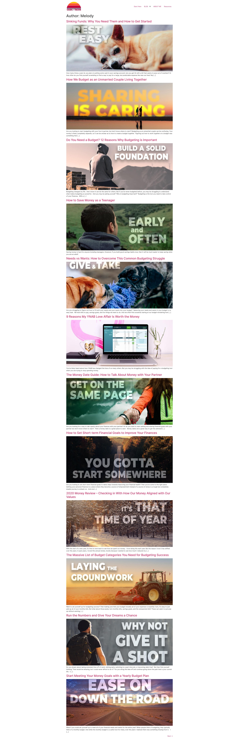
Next (170, 736)
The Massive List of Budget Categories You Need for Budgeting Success (117, 555)
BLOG (146, 6)
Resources (167, 6)
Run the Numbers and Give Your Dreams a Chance (101, 615)
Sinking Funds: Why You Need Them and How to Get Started (109, 21)
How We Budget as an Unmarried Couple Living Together (106, 79)
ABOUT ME (157, 6)
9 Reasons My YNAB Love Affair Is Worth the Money (102, 316)
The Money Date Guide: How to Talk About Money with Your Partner (114, 375)
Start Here (137, 6)
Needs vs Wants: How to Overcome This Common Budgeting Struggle (115, 258)
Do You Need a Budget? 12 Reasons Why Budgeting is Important (111, 140)
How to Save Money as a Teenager (90, 200)
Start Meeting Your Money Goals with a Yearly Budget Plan (107, 676)
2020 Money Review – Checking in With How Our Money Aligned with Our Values (118, 495)
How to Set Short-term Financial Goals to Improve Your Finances (111, 433)
